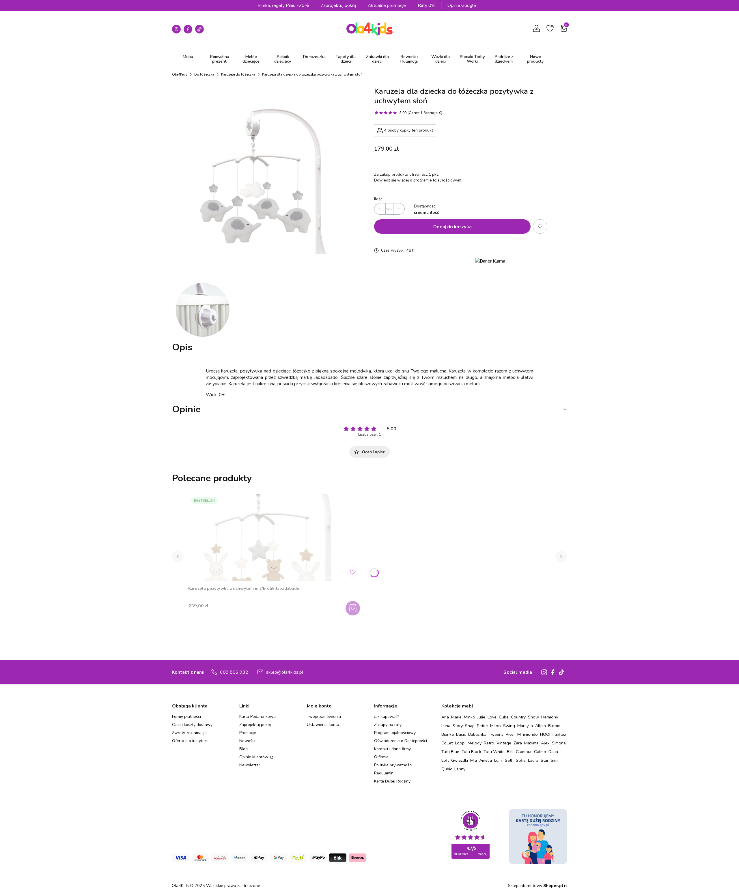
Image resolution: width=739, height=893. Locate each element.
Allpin (540, 726)
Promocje (247, 732)
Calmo (540, 752)
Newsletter (249, 765)
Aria (445, 717)
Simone (559, 743)
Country (518, 717)
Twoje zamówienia (324, 716)
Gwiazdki (459, 760)
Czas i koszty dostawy (192, 724)
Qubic (446, 769)
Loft (445, 760)
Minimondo (527, 734)
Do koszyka (353, 608)
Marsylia (525, 726)
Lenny (459, 769)
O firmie (381, 757)
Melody (475, 743)
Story (458, 726)
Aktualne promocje (387, 5)
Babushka (477, 734)
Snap (470, 726)
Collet (447, 743)
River (510, 734)
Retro (489, 743)
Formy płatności (186, 716)
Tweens (496, 734)
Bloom (554, 726)
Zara (518, 743)
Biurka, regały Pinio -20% (283, 5)
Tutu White (494, 752)
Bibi (510, 752)
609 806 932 (234, 672)
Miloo (495, 726)
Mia (473, 760)
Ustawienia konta (323, 724)
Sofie (521, 760)
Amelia (485, 760)
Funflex (559, 734)
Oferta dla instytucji (190, 741)
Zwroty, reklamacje (189, 732)
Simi (554, 760)
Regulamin (383, 773)
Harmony (549, 717)
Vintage (504, 743)
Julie (481, 717)
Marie (456, 717)
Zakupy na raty (388, 724)
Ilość (378, 199)
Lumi (498, 760)
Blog (243, 749)
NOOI (545, 734)
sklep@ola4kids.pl (284, 672)
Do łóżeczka (204, 74)
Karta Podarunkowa (257, 716)
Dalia (553, 752)
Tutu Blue (450, 752)
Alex (545, 743)
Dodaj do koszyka (452, 226)
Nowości (247, 741)
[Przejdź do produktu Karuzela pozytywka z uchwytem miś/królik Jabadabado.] (274, 537)
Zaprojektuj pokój (338, 5)
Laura (533, 760)
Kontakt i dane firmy (392, 749)
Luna (445, 726)
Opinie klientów (254, 757)
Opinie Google (461, 5)
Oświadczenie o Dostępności (400, 741)
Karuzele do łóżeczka (238, 74)
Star (544, 760)
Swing (509, 726)
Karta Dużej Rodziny (392, 781)
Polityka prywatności (393, 765)
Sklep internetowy (535, 885)
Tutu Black (471, 752)
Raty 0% (427, 5)
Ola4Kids (179, 74)
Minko (469, 717)
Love (492, 717)
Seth (509, 760)
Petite (482, 726)
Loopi (460, 743)
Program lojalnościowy (395, 732)
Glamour (524, 752)
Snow (533, 717)
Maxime (531, 743)
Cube (504, 717)
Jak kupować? (386, 716)
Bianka (447, 734)
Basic (461, 734)
